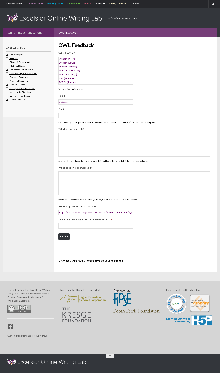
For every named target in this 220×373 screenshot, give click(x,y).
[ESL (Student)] (96, 78)
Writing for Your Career (20, 96)
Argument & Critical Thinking (22, 70)
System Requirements (19, 335)
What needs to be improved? (75, 167)
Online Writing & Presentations (23, 73)
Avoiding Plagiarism (19, 81)
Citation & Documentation (21, 62)
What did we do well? (71, 129)
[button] (8, 55)
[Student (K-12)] (96, 59)
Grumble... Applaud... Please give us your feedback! (90, 260)
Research (14, 58)
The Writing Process (19, 55)
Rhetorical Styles (17, 66)
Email (61, 109)
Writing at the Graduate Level (22, 88)
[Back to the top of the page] (110, 356)
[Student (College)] (96, 63)
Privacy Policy (41, 335)
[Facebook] (10, 327)
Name (61, 95)
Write (11, 33)
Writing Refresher (17, 100)
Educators (35, 33)
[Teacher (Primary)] (96, 67)
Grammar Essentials (19, 77)
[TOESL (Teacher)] (96, 82)
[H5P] (189, 324)
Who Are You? (66, 53)
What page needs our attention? (77, 206)
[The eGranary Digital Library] (199, 312)
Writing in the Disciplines (21, 92)
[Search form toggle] (213, 4)
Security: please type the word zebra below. (85, 219)
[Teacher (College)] (96, 74)
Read (21, 33)
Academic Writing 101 (19, 85)
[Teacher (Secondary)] (96, 71)
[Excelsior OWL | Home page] (56, 17)
